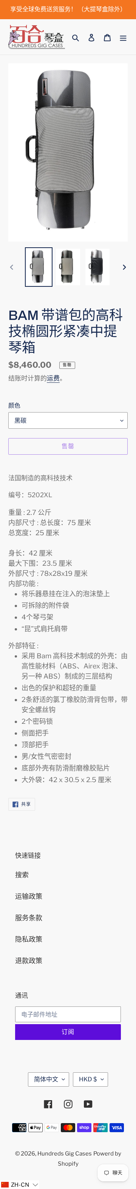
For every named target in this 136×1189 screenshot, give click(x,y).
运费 (53, 378)
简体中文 (46, 1079)
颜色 (14, 405)
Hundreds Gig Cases (64, 1153)
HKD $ (88, 1079)
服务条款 (28, 918)
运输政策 (28, 896)
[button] (19, 1184)
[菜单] (123, 37)
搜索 (22, 875)
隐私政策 (28, 939)
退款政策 (28, 961)
